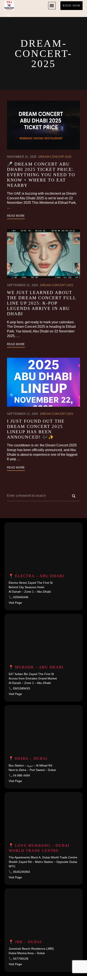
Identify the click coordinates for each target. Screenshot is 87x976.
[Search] (73, 496)
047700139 (20, 958)
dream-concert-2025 (55, 156)
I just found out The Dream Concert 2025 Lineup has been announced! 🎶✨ (36, 429)
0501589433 (21, 688)
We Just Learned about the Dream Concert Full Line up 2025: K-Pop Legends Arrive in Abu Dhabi (41, 303)
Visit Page (15, 602)
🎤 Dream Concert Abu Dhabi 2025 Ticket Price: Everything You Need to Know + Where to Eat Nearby (41, 174)
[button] (52, 5)
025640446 (20, 597)
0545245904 (21, 871)
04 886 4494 (21, 775)
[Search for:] (43, 495)
